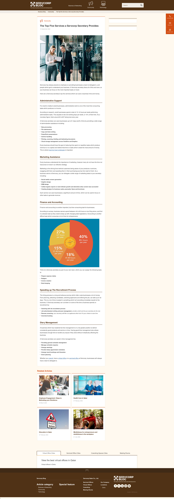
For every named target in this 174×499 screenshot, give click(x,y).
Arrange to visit (170, 31)
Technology (41, 492)
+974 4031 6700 (170, 18)
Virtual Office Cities (49, 453)
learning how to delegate (57, 150)
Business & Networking (44, 487)
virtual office (62, 358)
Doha (103, 487)
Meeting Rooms (125, 453)
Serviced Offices (88, 482)
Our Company (105, 482)
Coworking (86, 487)
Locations (104, 485)
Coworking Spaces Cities (99, 453)
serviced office (74, 358)
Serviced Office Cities (73, 453)
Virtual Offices (87, 485)
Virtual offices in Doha (48, 464)
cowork (50, 358)
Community (41, 489)
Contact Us (170, 25)
